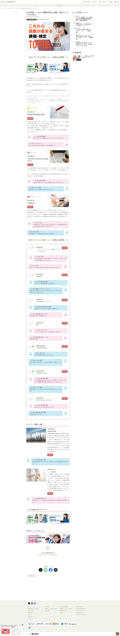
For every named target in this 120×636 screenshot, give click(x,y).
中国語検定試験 (51, 431)
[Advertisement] (49, 560)
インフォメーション (31, 618)
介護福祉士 (31, 203)
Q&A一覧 (30, 614)
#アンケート (48, 549)
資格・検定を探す (86, 1)
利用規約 (61, 612)
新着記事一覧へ (31, 575)
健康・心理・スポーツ (52, 469)
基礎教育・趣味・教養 (40, 345)
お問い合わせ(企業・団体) (80, 608)
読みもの (94, 1)
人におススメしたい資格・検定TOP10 (57, 72)
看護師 (37, 324)
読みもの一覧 (30, 610)
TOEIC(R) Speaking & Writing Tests (44, 400)
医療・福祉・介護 (31, 200)
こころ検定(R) (51, 472)
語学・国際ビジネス (31, 111)
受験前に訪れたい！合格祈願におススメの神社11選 (84, 24)
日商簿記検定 (39, 276)
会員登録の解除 (79, 612)
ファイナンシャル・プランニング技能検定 (45, 249)
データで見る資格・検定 (31, 19)
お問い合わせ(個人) (79, 606)
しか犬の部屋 (46, 606)
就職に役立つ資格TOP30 (32, 72)
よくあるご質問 (47, 610)
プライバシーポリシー (80, 610)
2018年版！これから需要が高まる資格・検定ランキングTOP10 (88, 57)
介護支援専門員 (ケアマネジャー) (43, 301)
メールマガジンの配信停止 (81, 614)
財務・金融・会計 (39, 247)
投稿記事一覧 (30, 612)
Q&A (100, 1)
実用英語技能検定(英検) (36, 114)
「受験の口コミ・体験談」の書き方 (50, 608)
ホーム (29, 606)
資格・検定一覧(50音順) (33, 608)
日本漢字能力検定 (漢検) (41, 348)
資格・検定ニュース (31, 616)
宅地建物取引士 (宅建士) (41, 373)
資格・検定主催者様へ (64, 606)
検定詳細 (30, 118)
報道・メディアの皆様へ (108, 1)
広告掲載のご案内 (63, 610)
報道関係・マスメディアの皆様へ (66, 608)
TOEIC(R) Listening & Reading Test (37, 160)
